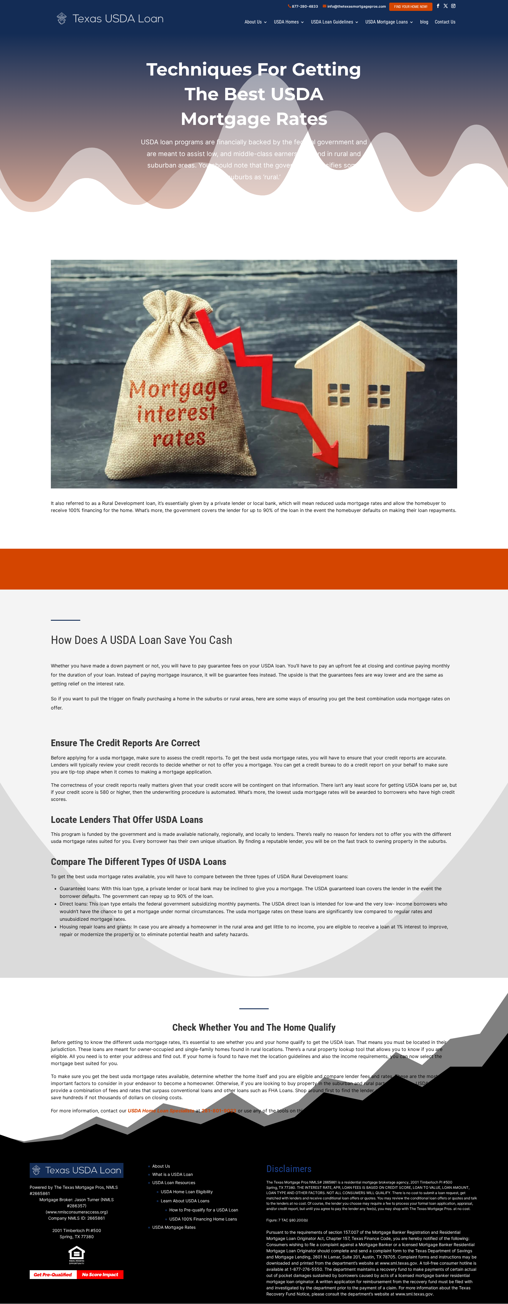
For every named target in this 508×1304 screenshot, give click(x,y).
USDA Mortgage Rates (173, 1227)
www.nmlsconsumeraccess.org (76, 1211)
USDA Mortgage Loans (386, 22)
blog (424, 22)
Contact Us (445, 22)
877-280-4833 (305, 6)
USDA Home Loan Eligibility (187, 1191)
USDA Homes (286, 22)
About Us (253, 22)
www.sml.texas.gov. (414, 1293)
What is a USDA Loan (172, 1174)
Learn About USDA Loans (185, 1200)
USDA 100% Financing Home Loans (203, 1218)
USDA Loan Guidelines (332, 22)
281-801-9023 (219, 1111)
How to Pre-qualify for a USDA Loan (203, 1209)
